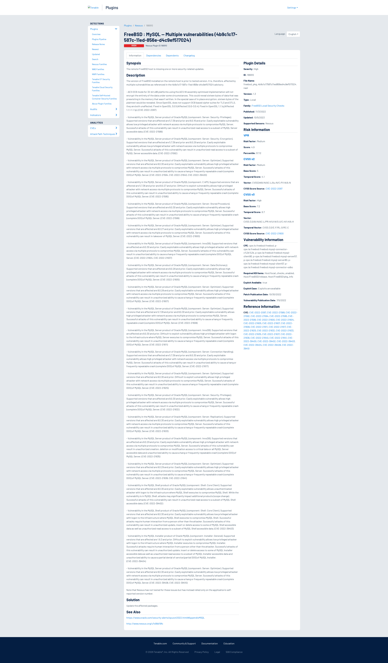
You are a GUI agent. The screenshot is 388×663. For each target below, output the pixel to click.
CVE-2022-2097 (274, 188)
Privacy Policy (201, 651)
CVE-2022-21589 (276, 312)
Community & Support (184, 643)
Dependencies (153, 55)
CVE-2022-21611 (259, 326)
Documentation (209, 643)
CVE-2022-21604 (285, 319)
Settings (291, 7)
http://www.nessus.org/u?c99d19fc (144, 623)
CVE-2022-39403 (286, 341)
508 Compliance (234, 651)
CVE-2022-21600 (275, 233)
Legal (217, 651)
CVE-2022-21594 (259, 316)
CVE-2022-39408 (272, 344)
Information (135, 55)
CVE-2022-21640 (259, 337)
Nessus (139, 25)
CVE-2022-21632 (266, 330)
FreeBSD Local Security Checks (268, 105)
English (292, 34)
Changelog (189, 55)
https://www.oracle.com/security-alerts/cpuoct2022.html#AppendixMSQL (165, 617)
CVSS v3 (249, 194)
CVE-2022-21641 (278, 337)
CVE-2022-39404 (253, 344)
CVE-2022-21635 (252, 334)
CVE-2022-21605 (252, 323)
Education (229, 643)
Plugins (112, 7)
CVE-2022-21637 (271, 334)
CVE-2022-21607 (271, 323)
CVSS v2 (249, 159)
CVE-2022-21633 (284, 330)
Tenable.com (160, 643)
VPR (246, 135)
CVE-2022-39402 (267, 341)
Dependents (172, 55)
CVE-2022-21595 (278, 316)
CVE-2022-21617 (277, 326)
